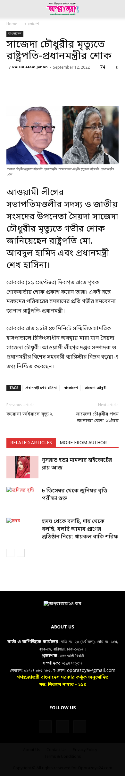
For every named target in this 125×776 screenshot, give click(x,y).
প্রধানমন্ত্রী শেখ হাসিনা (41, 388)
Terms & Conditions (62, 756)
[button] (11, 8)
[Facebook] (12, 91)
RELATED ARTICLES (31, 443)
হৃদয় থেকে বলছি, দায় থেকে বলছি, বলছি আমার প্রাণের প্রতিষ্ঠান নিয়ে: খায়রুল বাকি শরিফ (80, 529)
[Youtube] (79, 726)
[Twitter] (27, 91)
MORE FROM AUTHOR (83, 443)
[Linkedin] (71, 91)
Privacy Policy (85, 750)
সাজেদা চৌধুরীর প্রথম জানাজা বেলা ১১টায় (97, 417)
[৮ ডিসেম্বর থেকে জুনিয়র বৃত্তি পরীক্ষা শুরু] (22, 498)
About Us (31, 750)
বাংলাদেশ (31, 24)
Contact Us (56, 750)
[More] (101, 91)
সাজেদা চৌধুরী (95, 388)
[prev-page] (10, 553)
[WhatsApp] (57, 91)
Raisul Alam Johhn (30, 67)
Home (11, 24)
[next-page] (21, 553)
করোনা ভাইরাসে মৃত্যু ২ (29, 414)
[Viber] (86, 91)
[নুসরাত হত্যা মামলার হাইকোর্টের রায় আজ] (22, 467)
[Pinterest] (42, 91)
